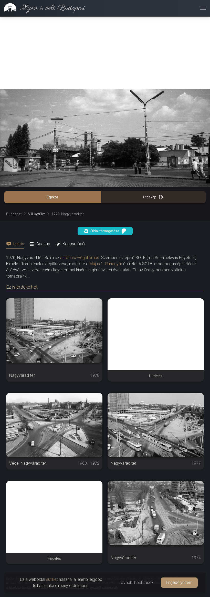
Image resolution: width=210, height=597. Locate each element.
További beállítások (136, 582)
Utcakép (149, 197)
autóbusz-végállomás (79, 257)
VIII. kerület (36, 214)
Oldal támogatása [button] (104, 231)
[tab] (16, 244)
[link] (42, 8)
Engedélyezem (179, 582)
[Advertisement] (105, 53)
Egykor (52, 197)
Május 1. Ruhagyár (105, 263)
